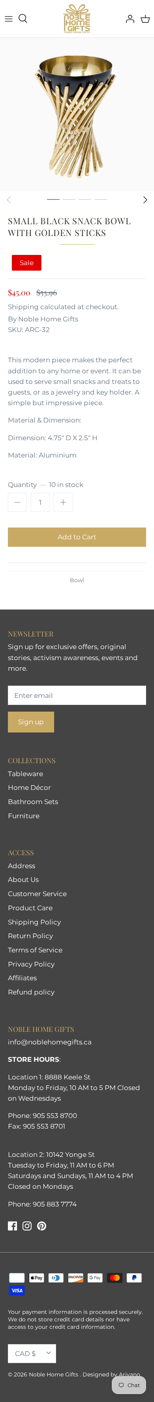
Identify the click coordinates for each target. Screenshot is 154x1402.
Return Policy (30, 936)
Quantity (45, 485)
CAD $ (25, 1354)
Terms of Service (35, 950)
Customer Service (37, 894)
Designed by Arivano (111, 1374)
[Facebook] (12, 1225)
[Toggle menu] (8, 18)
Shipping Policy (34, 922)
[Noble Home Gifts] (77, 18)
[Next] (145, 199)
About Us (23, 880)
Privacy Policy (31, 964)
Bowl (77, 580)
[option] (77, 114)
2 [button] (69, 199)
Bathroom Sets (33, 802)
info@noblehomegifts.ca (50, 1042)
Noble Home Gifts (48, 319)
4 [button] (101, 199)
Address (21, 866)
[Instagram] (27, 1225)
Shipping (23, 307)
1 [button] (53, 199)
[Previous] (8, 199)
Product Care (30, 908)
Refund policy (31, 992)
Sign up (31, 722)
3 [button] (85, 199)
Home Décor (29, 787)
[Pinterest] (41, 1225)
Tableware (25, 774)
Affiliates (22, 978)
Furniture (23, 816)
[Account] (128, 18)
